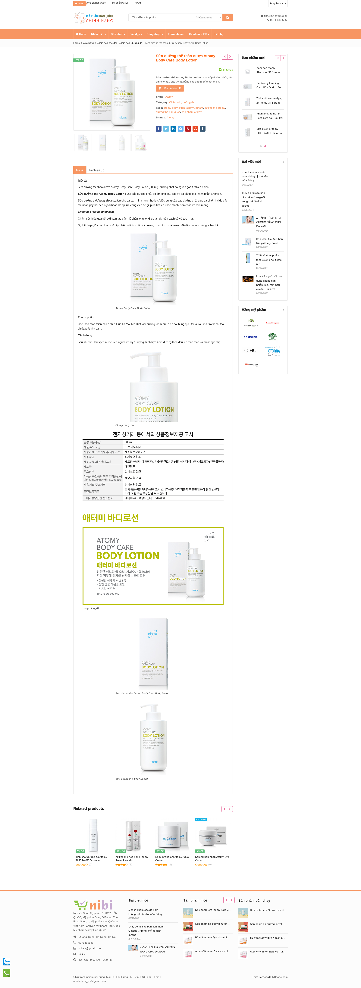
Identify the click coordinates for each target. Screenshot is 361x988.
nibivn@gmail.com (90, 948)
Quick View (95, 857)
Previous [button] (80, 91)
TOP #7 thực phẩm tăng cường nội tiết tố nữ (269, 259)
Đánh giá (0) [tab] (96, 169)
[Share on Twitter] (166, 129)
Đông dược (154, 34)
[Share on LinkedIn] (173, 129)
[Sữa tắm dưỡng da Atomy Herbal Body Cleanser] (230, 56)
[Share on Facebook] (159, 129)
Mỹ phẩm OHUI (100, 3)
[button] (147, 149)
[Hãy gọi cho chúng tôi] (6, 961)
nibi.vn (82, 954)
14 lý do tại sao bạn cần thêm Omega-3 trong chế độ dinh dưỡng (253, 199)
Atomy (169, 96)
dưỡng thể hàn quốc (168, 111)
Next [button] (143, 91)
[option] (112, 92)
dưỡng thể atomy (215, 107)
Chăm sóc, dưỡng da (181, 102)
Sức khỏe (117, 34)
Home (82, 34)
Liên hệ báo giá (172, 88)
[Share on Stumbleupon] (195, 129)
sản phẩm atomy (192, 111)
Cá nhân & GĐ (198, 34)
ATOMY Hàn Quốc (124, 3)
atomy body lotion (174, 107)
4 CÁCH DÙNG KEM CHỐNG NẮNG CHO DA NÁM (268, 222)
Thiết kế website (262, 976)
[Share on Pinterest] (188, 129)
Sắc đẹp (135, 34)
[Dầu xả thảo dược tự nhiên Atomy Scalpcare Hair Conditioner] (224, 56)
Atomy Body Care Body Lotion (129, 187)
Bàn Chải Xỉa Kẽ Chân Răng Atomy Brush (269, 241)
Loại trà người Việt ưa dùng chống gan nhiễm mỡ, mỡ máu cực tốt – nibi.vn (269, 282)
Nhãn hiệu (98, 34)
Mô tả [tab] (79, 169)
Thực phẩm (175, 34)
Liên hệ (218, 34)
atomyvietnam (194, 107)
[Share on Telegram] (181, 129)
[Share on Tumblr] (203, 129)
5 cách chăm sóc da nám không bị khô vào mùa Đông (255, 176)
